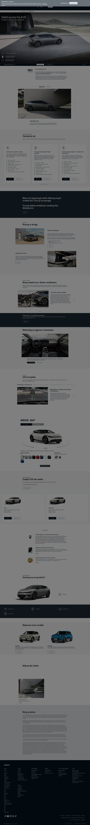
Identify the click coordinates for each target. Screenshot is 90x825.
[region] (45, 3)
